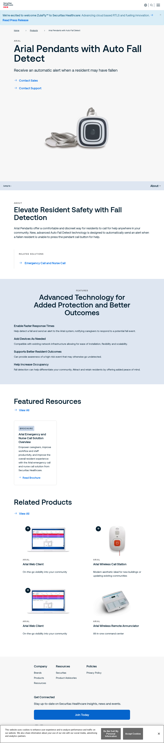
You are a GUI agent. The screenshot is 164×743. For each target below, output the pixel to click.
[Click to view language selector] (145, 5)
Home (16, 30)
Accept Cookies (133, 734)
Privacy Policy (94, 672)
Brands (38, 672)
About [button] (154, 186)
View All (24, 410)
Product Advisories (66, 677)
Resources (40, 682)
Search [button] (151, 5)
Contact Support (30, 88)
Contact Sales (28, 80)
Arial (17, 41)
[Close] (158, 733)
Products (34, 30)
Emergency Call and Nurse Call (45, 263)
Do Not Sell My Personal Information (111, 733)
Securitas (61, 672)
